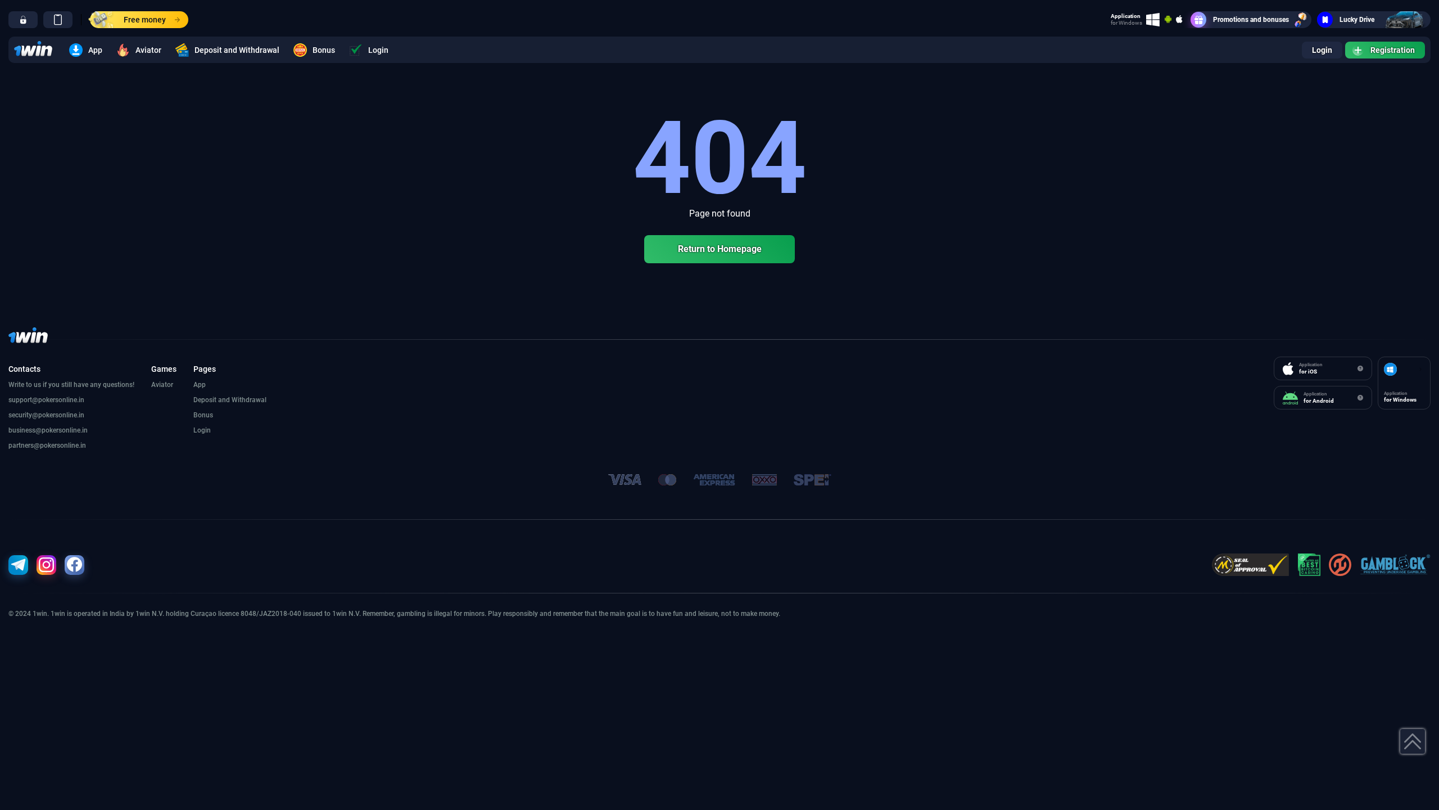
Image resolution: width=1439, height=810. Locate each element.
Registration (1392, 50)
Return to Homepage (720, 249)
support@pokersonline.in (46, 400)
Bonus (324, 50)
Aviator (148, 50)
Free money (145, 19)
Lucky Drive (1357, 20)
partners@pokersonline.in (47, 445)
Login (378, 50)
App (95, 50)
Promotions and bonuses (1251, 20)
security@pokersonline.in (46, 415)
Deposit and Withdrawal (236, 50)
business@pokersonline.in (48, 430)
